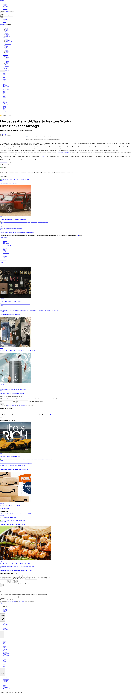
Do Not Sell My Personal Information (11, 690)
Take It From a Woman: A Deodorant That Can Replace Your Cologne (13, 386)
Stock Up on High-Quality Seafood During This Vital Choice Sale (15, 563)
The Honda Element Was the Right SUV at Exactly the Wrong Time (13, 219)
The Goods (5, 6)
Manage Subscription (7, 688)
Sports (6, 53)
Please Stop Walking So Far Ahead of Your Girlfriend (12, 524)
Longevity (7, 40)
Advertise (5, 681)
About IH (5, 677)
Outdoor (7, 61)
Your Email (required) (17, 576)
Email (14, 401)
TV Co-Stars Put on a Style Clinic (8, 517)
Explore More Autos (4, 508)
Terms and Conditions (11, 405)
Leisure (4, 2)
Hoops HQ (5, 9)
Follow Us (2, 11)
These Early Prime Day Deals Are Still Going (10, 505)
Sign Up (2, 404)
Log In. (9, 245)
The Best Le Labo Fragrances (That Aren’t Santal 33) (10, 301)
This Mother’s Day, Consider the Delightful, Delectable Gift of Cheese (16, 570)
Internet (7, 51)
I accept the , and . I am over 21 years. (18, 405)
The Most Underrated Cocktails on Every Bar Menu (10, 314)
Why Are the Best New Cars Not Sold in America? (9, 226)
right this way (52, 414)
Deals (4, 7)
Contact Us (5, 680)
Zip (13, 402)
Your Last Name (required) (18, 578)
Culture (4, 5)
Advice (4, 656)
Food (6, 30)
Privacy (4, 685)
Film (6, 47)
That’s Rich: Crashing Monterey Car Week (8, 183)
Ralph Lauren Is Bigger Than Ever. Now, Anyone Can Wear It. (12, 393)
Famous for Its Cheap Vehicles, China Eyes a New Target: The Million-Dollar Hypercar (17, 232)
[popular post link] (15, 297)
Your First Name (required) (18, 577)
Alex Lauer (4, 134)
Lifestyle (2, 466)
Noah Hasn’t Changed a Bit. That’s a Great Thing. (9, 307)
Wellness (5, 4)
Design (7, 52)
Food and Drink (8, 60)
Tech (6, 63)
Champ (4, 628)
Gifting (7, 66)
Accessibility (5, 687)
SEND (2, 585)
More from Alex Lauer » (5, 174)
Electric (1, 223)
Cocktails (2, 311)
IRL (4, 627)
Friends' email (3, 583)
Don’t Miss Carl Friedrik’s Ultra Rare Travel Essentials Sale (14, 469)
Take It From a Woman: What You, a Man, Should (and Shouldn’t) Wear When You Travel (17, 350)
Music (6, 46)
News (1, 305)
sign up (77, 235)
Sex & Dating (8, 44)
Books (6, 50)
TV (6, 48)
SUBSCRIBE (6, 243)
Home (6, 58)
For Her (7, 62)
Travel (6, 31)
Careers (4, 686)
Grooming (7, 36)
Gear (6, 33)
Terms (4, 682)
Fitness (6, 39)
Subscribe (7, 11)
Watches (7, 34)
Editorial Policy (6, 679)
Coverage (5, 625)
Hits (4, 623)
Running (7, 42)
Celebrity (2, 515)
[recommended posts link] (15, 452)
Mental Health (8, 41)
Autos (6, 35)
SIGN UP (2, 598)
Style (6, 28)
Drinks (6, 29)
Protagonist (5, 629)
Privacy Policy (22, 405)
